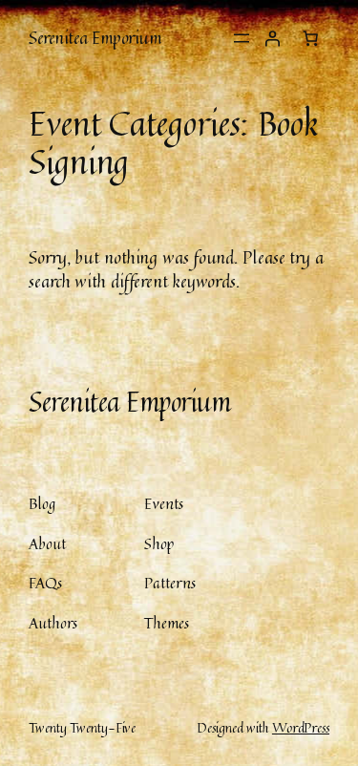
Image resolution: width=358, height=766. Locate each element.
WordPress (300, 727)
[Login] (272, 38)
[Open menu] (241, 38)
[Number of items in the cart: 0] (310, 38)
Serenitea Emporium (95, 37)
